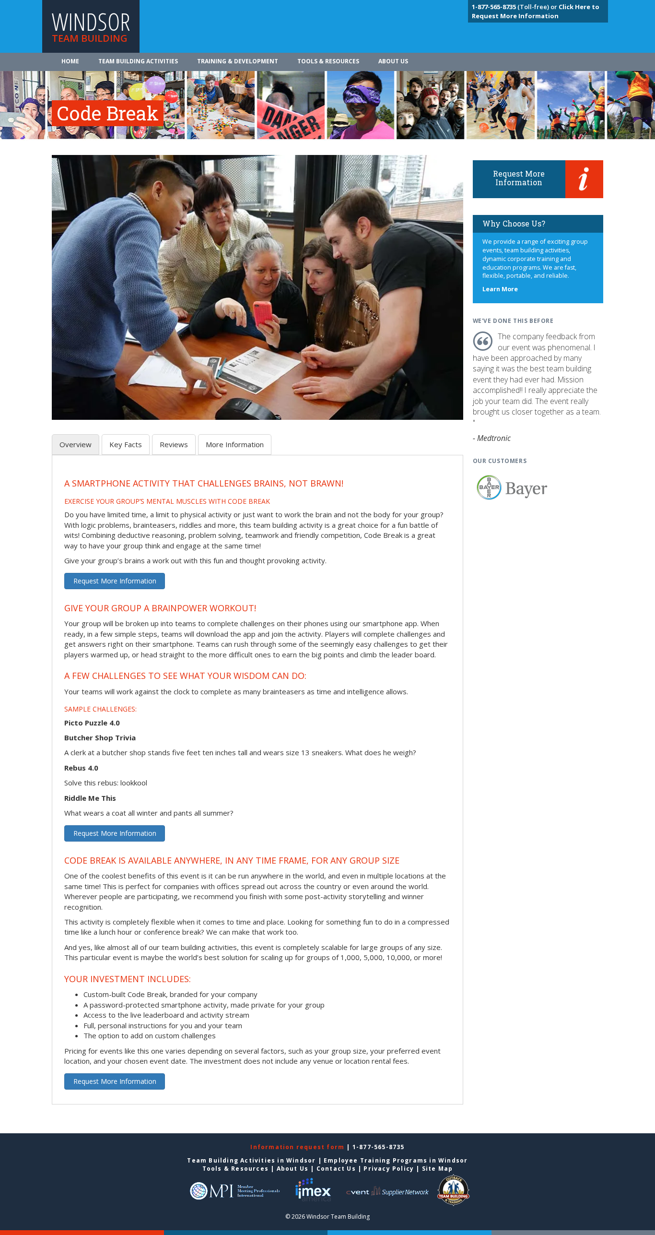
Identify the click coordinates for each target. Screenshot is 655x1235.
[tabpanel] (257, 785)
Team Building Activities (138, 61)
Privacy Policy (388, 1168)
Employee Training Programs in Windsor (396, 1160)
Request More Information (114, 580)
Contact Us (336, 1168)
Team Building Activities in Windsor (251, 1160)
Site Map (437, 1168)
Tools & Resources (328, 61)
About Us (393, 61)
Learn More (500, 289)
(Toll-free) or (515, 6)
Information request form (298, 1147)
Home (70, 61)
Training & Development (237, 61)
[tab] (75, 444)
